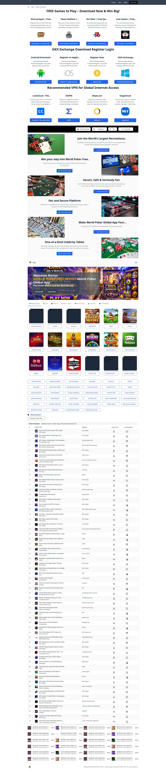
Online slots (111, 387)
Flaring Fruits (36, 350)
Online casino (36, 381)
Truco (55, 326)
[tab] (34, 303)
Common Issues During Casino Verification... (52, 460)
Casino (113, 2)
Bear (111, 326)
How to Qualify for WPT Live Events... (49, 504)
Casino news (111, 404)
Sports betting (92, 387)
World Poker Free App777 (59, 279)
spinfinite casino (36, 410)
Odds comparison (111, 398)
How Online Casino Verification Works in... (51, 720)
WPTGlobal (42, 663)
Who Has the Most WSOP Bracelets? (49, 676)
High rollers (111, 393)
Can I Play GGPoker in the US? (47, 711)
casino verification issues (46, 462)
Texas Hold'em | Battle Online (69, 19)
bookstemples (111, 350)
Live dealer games (55, 387)
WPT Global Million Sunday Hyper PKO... (50, 435)
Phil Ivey (41, 471)
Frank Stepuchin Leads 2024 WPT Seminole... (52, 666)
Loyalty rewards (92, 404)
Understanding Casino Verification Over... (51, 706)
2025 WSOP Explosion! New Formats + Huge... (52, 534)
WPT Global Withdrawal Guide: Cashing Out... (52, 450)
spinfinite (55, 410)
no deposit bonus (44, 599)
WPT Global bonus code (46, 511)
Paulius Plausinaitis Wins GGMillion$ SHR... (51, 543)
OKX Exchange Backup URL (125, 57)
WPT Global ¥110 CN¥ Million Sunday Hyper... (52, 696)
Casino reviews (130, 393)
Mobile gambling (73, 393)
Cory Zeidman (43, 550)
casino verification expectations (48, 708)
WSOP (41, 476)
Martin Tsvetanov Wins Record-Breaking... (51, 686)
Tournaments (55, 398)
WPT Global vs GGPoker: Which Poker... (50, 499)
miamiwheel (92, 350)
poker (40, 545)
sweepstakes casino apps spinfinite (74, 410)
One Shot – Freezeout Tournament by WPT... (51, 514)
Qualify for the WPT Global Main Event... (50, 716)
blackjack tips (43, 624)
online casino (43, 555)
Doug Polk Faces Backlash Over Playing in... (51, 538)
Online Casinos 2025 (45, 604)
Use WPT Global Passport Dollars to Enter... (51, 647)
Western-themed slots (45, 703)
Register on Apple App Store (69, 57)
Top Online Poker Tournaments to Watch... (51, 529)
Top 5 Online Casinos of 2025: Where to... (51, 602)
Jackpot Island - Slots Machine (130, 373)
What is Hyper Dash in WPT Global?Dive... (51, 617)
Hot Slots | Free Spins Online (97, 19)
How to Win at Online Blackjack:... (48, 622)
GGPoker (41, 712)
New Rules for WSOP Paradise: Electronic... (51, 627)
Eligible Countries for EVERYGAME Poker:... (51, 637)
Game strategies (36, 398)
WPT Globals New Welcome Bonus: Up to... (51, 465)
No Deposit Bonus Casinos (46, 594)
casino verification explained (47, 722)
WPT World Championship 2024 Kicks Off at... (52, 445)
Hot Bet (73, 326)
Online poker (73, 398)
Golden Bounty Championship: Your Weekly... (52, 568)
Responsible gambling (93, 393)
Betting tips (92, 398)
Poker (126, 2)
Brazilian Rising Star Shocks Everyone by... (51, 588)
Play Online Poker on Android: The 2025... (51, 489)
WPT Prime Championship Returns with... (51, 573)
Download (133, 2)
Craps (130, 387)
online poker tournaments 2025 (48, 530)
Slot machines (74, 381)
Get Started (44, 292)
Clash (130, 326)
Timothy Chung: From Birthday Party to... (51, 612)
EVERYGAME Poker (44, 639)
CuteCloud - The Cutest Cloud (41, 95)
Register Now (97, 57)
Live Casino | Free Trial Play (125, 19)
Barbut (36, 373)
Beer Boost (92, 326)
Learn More (57, 292)
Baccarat (55, 373)
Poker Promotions (41, 7)
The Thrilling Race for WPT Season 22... (50, 632)
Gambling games (55, 381)
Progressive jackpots (74, 387)
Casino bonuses (36, 393)
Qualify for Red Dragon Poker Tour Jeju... (51, 563)
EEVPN (69, 95)
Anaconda (55, 350)
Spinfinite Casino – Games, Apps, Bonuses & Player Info (109, 767)
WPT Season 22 (43, 634)
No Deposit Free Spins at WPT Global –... (50, 657)
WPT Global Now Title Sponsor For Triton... (51, 524)
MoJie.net (97, 95)
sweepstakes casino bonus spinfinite (93, 410)
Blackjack (92, 381)
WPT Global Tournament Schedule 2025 (50, 484)
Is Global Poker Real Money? (47, 494)
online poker (42, 580)
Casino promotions (129, 398)
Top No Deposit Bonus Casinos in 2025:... (51, 593)
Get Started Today (101, 150)
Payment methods (55, 404)
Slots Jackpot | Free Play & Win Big (41, 19)
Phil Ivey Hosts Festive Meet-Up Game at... (51, 470)
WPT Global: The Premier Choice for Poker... (51, 681)
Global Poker (42, 496)
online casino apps (44, 609)
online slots (42, 457)
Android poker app (44, 491)
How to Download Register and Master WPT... (52, 691)
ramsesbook (74, 350)
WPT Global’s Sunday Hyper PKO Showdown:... (52, 440)
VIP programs (55, 393)
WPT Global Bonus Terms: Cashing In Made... (52, 642)
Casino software (73, 404)
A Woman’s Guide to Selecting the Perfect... (51, 583)
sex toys (41, 585)
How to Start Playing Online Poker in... (50, 671)
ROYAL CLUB (92, 373)
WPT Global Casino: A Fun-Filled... (48, 519)
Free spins (36, 404)
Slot (120, 2)
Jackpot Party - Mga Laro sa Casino (112, 373)
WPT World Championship (46, 447)
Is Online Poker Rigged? (46, 578)
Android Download (40, 57)
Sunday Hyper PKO (44, 442)
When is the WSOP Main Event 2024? (49, 475)
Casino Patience (129, 350)
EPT (40, 589)
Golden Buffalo (36, 326)
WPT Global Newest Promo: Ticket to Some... (51, 479)
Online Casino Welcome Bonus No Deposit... (52, 553)
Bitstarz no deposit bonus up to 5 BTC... (50, 597)
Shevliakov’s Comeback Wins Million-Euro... (51, 558)
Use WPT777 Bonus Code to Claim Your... (50, 509)
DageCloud (125, 95)
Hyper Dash (42, 619)
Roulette (111, 381)
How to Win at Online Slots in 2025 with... (51, 455)
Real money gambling (130, 404)
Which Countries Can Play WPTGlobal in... (51, 661)
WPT (40, 575)
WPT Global (42, 432)
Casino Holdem (74, 373)
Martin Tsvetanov (44, 688)
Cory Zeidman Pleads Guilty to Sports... (50, 548)
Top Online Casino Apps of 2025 (48, 607)
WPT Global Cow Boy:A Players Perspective (51, 701)
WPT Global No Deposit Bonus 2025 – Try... (51, 652)
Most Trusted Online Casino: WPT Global (50, 430)
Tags (32, 7)
